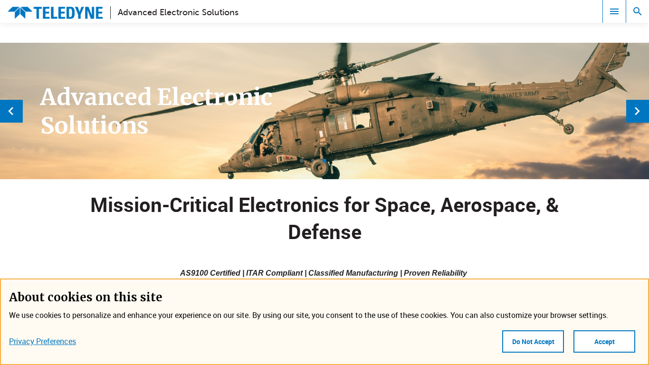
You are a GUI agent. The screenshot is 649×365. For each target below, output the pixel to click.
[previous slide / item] (11, 111)
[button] (302, 161)
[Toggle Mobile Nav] (614, 11)
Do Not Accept (533, 341)
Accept (604, 341)
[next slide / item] (637, 111)
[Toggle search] (637, 11)
